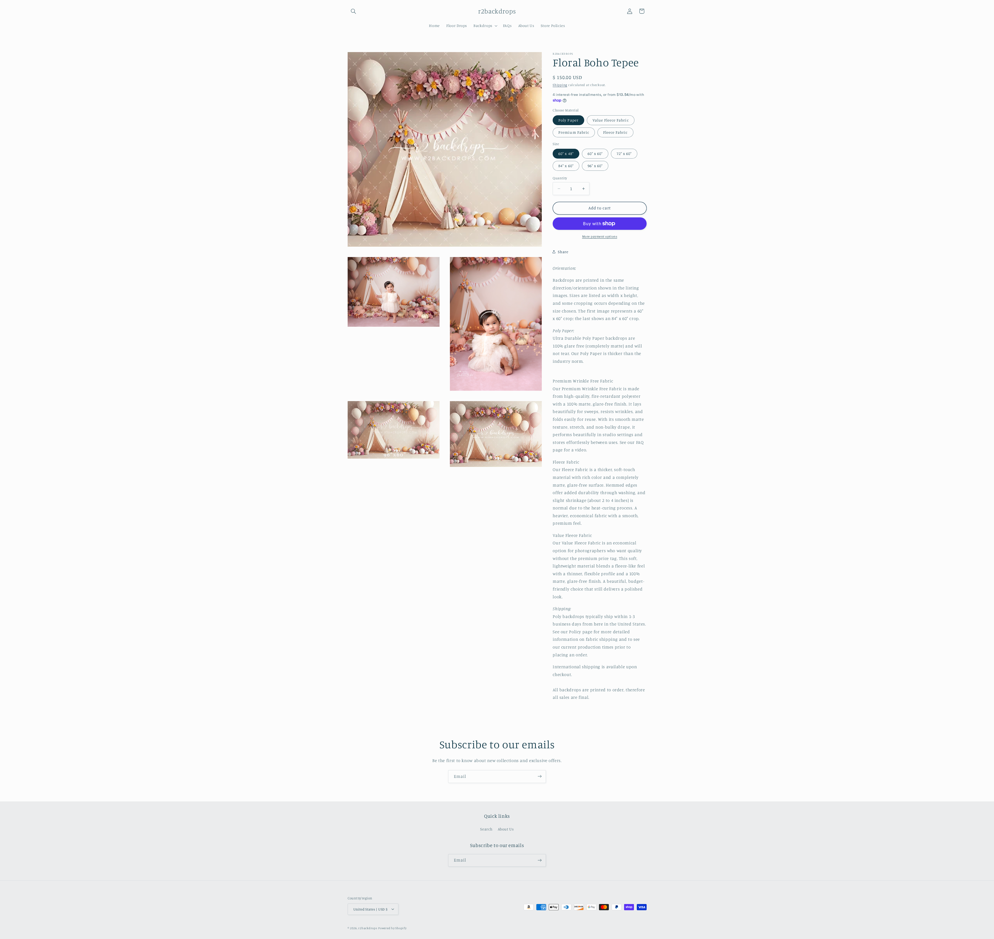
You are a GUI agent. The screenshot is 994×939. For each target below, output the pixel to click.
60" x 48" (565, 153)
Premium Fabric (573, 132)
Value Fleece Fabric (611, 120)
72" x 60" (624, 153)
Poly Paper (568, 120)
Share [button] (563, 252)
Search (486, 829)
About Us (506, 829)
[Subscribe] (540, 776)
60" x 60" (595, 153)
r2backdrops (367, 928)
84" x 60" (565, 165)
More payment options (599, 236)
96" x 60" (595, 165)
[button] (354, 11)
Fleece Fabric (615, 132)
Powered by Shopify (392, 928)
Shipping (560, 85)
